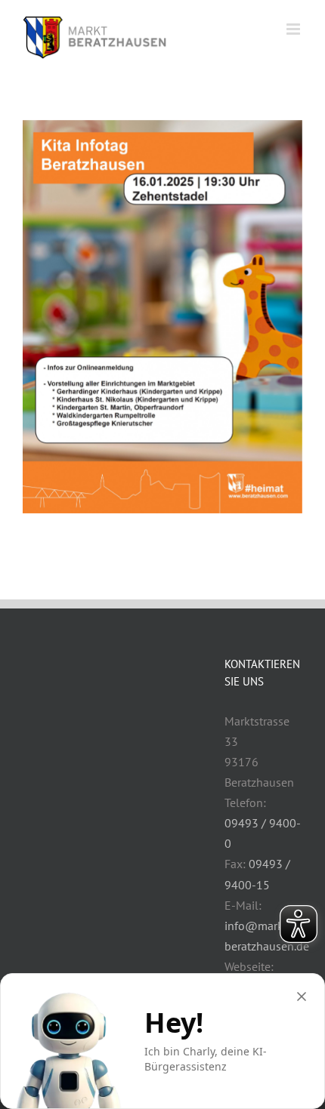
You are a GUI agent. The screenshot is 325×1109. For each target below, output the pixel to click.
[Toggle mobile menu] (294, 29)
